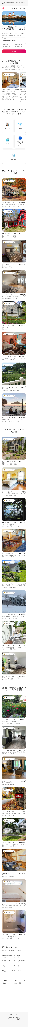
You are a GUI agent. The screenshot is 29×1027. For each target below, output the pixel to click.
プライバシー (10, 1019)
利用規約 (18, 1019)
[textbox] (8, 46)
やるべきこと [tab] (20, 950)
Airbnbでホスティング (18, 8)
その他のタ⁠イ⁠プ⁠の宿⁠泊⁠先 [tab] (8, 950)
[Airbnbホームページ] (3, 8)
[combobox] (14, 41)
